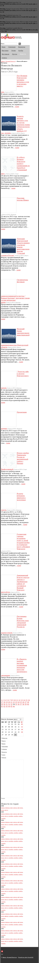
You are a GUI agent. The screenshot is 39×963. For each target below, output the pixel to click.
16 (29, 700)
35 (16, 704)
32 (9, 704)
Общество (4, 738)
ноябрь (20, 816)
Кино (3, 47)
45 (11, 706)
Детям (13, 50)
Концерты (21, 47)
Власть (4, 741)
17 (2, 702)
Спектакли (11, 47)
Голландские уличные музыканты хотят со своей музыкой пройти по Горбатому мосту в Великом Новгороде (23, 541)
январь (3, 807)
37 (21, 704)
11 (17, 700)
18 (4, 702)
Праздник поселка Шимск (23, 199)
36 (19, 704)
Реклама (3, 798)
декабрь (3, 818)
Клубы (20, 50)
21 (11, 702)
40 (28, 704)
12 (19, 700)
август (6, 810)
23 (16, 702)
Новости (23, 54)
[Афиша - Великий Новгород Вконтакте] (2, 951)
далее (17, 107)
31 (7, 704)
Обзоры (4, 757)
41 (2, 706)
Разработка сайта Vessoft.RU (25, 957)
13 (22, 700)
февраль (7, 807)
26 (23, 702)
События (4, 749)
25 (21, 702)
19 (7, 702)
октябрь (16, 816)
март (11, 807)
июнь (21, 807)
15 (26, 700)
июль (2, 810)
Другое (14, 54)
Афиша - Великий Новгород (8, 61)
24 (19, 702)
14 (24, 700)
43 (7, 706)
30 (4, 704)
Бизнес (3, 743)
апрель (15, 807)
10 (15, 700)
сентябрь (10, 816)
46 (14, 706)
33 (11, 704)
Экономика (5, 746)
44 (9, 706)
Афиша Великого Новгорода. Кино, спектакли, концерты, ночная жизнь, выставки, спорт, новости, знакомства (11, 36)
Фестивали (5, 54)
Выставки (5, 50)
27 (26, 702)
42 (4, 706)
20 (9, 702)
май (18, 807)
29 (2, 704)
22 (14, 702)
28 (28, 702)
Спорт (3, 755)
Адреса (4, 58)
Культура (4, 752)
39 (26, 704)
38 (23, 704)
